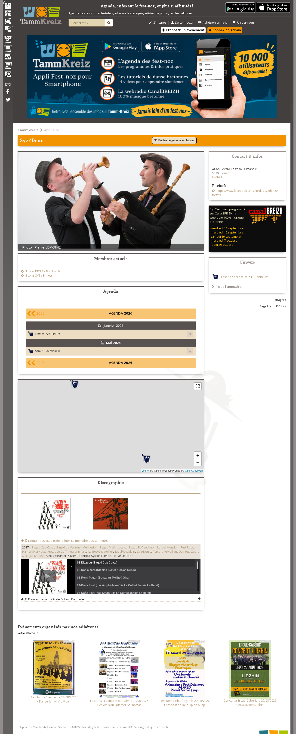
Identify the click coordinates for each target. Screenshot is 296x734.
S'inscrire (159, 23)
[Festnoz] (7, 5)
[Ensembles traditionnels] (7, 27)
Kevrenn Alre (77, 552)
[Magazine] (7, 66)
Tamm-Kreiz (28, 130)
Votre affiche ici (28, 633)
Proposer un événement (114, 727)
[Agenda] (7, 40)
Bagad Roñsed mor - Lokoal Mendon (154, 547)
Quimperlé (53, 333)
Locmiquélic (52, 351)
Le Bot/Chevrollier (100, 552)
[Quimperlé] (75, 384)
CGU (73, 727)
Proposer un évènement (185, 30)
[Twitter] (7, 102)
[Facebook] (7, 93)
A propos (25, 727)
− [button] (197, 462)
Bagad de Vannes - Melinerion (77, 547)
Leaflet (145, 470)
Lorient (226, 173)
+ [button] (197, 455)
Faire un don (245, 23)
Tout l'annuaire (229, 286)
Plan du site (39, 727)
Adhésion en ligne (215, 23)
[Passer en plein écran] (197, 386)
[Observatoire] (7, 58)
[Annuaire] (7, 49)
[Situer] (190, 334)
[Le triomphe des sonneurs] (53, 515)
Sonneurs (261, 277)
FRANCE (217, 177)
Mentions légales (87, 727)
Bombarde (53, 271)
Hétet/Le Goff (57, 552)
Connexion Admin (226, 30)
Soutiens (63, 727)
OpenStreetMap (194, 470)
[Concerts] (7, 14)
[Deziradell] (110, 515)
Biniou (47, 275)
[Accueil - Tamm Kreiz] (40, 14)
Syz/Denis (144, 552)
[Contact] (7, 86)
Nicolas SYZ (32, 275)
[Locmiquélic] (147, 459)
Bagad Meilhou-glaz (113, 547)
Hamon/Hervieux (34, 552)
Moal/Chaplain (125, 552)
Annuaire (51, 130)
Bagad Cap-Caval (43, 547)
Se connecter (184, 23)
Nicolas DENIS (34, 271)
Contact (52, 727)
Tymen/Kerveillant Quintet (171, 552)
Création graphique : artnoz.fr (149, 727)
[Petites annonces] (7, 75)
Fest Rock (187, 547)
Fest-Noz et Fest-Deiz (235, 277)
